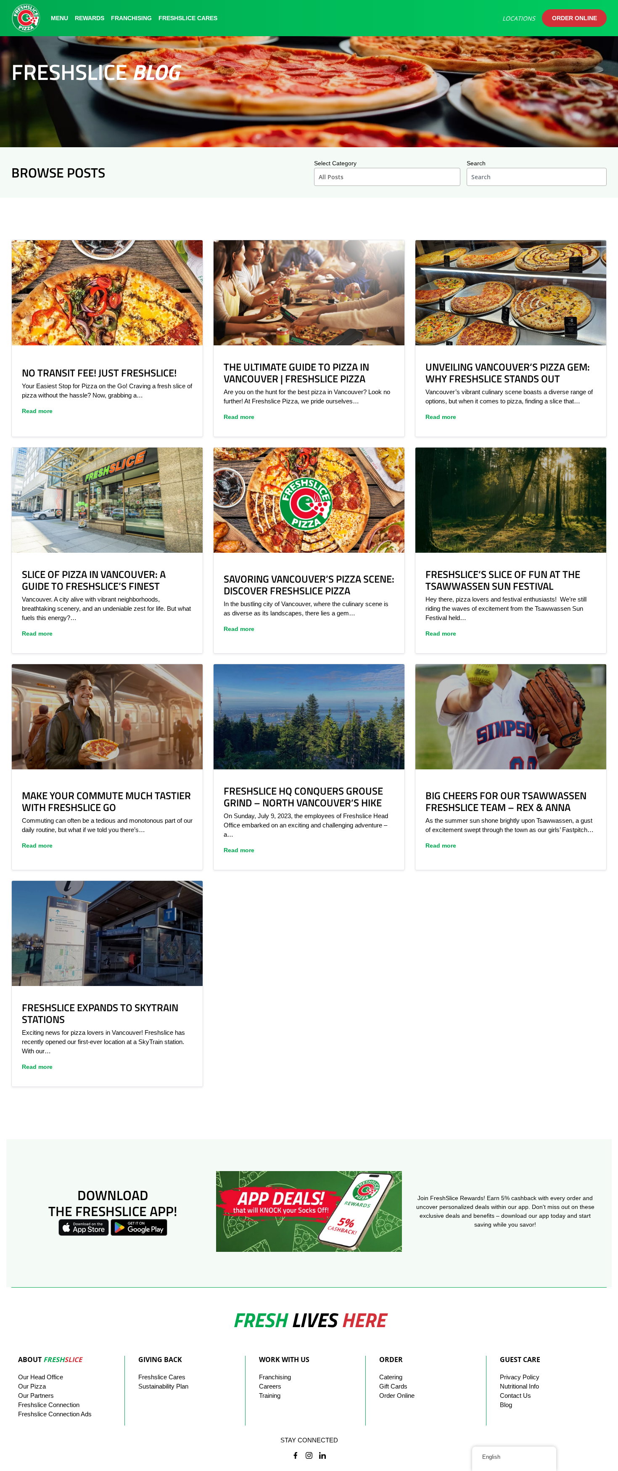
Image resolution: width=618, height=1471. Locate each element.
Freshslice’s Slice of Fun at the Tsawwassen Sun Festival (502, 580)
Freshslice (161, 1377)
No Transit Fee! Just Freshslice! (99, 372)
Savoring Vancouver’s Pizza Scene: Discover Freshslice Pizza (309, 584)
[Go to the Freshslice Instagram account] (309, 1456)
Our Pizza (32, 1386)
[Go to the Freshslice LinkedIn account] (322, 1456)
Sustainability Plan (163, 1386)
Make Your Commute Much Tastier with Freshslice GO (106, 801)
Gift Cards (393, 1386)
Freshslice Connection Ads (55, 1414)
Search (476, 163)
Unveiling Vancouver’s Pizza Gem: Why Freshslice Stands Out (507, 372)
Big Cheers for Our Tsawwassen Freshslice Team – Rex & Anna (505, 801)
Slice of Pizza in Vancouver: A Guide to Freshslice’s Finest (94, 580)
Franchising (131, 18)
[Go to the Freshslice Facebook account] (295, 1456)
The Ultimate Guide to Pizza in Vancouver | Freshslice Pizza (296, 372)
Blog (506, 1404)
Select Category (335, 163)
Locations (518, 18)
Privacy (519, 1377)
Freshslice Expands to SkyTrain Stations (100, 1013)
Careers (270, 1386)
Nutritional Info (519, 1386)
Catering (390, 1377)
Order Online (574, 18)
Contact (515, 1395)
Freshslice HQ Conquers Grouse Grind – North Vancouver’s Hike (303, 796)
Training (269, 1395)
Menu (59, 18)
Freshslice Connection (48, 1404)
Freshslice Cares (187, 18)
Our (40, 1377)
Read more (37, 411)
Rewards (89, 18)
